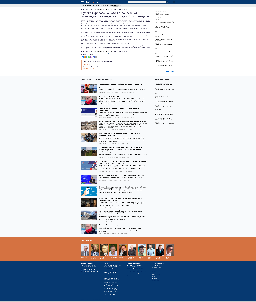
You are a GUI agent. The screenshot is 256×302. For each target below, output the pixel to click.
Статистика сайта (156, 274)
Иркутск (122, 171)
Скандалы (118, 92)
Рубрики (95, 5)
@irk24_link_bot (112, 272)
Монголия (123, 129)
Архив (120, 5)
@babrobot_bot (135, 266)
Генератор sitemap (112, 299)
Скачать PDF (119, 53)
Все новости (170, 71)
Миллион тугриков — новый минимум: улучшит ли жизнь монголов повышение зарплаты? (120, 212)
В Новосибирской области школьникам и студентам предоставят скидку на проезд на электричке (164, 39)
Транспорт (118, 104)
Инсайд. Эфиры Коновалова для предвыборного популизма (121, 175)
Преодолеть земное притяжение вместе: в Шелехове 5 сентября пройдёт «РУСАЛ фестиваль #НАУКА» (123, 162)
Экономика (119, 221)
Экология (119, 117)
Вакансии (154, 271)
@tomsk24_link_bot (113, 289)
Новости (116, 5)
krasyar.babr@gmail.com (114, 279)
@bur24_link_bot (113, 266)
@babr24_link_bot (90, 265)
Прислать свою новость (109, 294)
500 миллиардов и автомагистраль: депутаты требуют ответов (122, 121)
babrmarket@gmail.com (137, 273)
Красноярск (123, 92)
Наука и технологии (115, 171)
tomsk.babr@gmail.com (113, 291)
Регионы (84, 5)
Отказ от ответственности (158, 263)
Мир (111, 9)
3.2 (89, 299)
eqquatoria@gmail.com (137, 268)
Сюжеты (89, 5)
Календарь (154, 278)
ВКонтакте (87, 64)
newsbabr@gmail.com (88, 68)
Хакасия (119, 180)
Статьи (111, 5)
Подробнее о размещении (133, 276)
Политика (114, 92)
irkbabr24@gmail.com (113, 273)
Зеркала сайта (155, 280)
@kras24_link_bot (113, 278)
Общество (106, 9)
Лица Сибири (86, 241)
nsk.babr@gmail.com (113, 285)
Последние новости (160, 11)
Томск (123, 104)
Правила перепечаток (157, 265)
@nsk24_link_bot (113, 284)
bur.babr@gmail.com (113, 268)
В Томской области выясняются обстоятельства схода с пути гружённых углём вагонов (164, 16)
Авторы (100, 5)
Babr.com (92, 2)
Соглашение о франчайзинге (158, 267)
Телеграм (86, 63)
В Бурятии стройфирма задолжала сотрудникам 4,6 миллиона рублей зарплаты (163, 27)
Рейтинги (105, 5)
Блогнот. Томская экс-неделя (109, 96)
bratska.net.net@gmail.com (92, 271)
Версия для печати (111, 53)
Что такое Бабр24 (156, 269)
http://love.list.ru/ (98, 9)
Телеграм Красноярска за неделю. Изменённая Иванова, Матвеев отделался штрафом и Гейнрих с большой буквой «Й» (123, 188)
